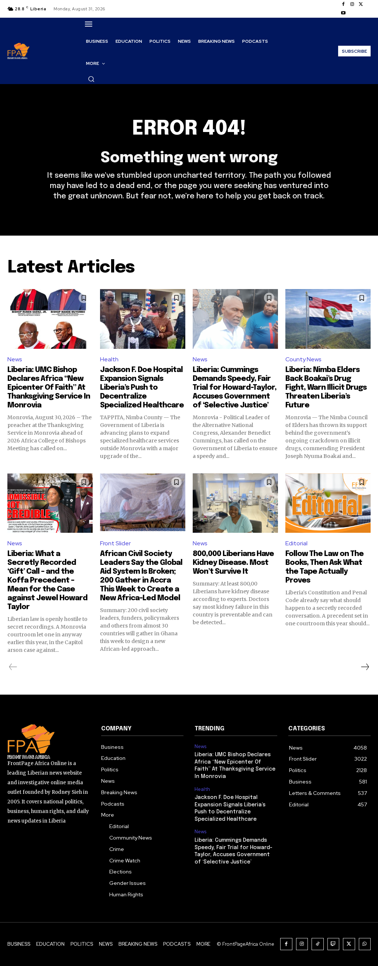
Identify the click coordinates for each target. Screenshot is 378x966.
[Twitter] (361, 4)
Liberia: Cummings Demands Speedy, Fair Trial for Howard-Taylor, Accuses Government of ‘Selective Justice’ (234, 387)
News (14, 359)
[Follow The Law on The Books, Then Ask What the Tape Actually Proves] (328, 503)
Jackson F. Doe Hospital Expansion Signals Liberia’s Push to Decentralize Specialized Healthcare (142, 387)
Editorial (296, 543)
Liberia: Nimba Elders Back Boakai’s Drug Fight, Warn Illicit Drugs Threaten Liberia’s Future (326, 387)
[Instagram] (352, 4)
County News (303, 359)
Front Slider (115, 543)
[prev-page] (13, 667)
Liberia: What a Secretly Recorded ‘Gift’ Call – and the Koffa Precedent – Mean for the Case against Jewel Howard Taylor (47, 580)
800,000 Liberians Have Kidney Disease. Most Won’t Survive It (233, 563)
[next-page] (365, 667)
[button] (91, 79)
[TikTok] (318, 944)
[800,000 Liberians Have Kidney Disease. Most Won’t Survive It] (235, 503)
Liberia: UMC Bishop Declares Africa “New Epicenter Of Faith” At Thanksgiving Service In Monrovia (48, 387)
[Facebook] (343, 4)
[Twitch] (333, 944)
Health (109, 359)
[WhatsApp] (365, 944)
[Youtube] (343, 13)
